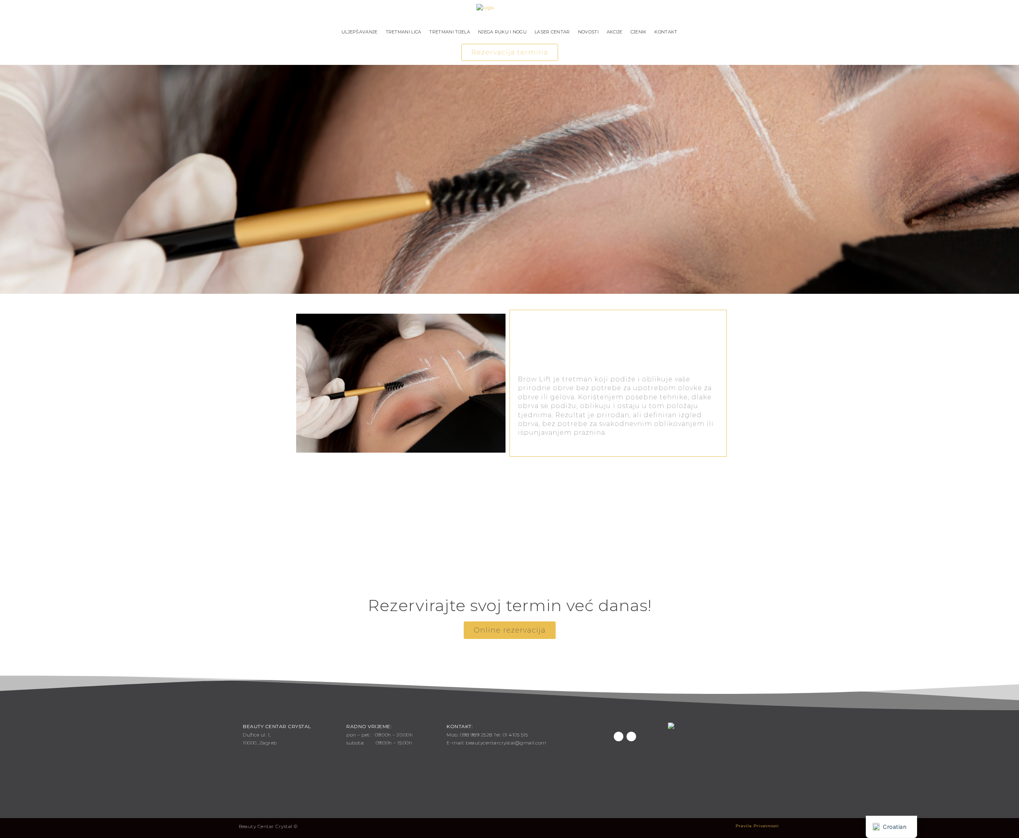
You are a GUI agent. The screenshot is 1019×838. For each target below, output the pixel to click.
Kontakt (665, 32)
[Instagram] (631, 736)
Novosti (588, 32)
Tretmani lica (404, 32)
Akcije (615, 32)
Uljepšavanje (360, 32)
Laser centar (552, 32)
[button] (509, 52)
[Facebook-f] (618, 736)
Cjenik (639, 32)
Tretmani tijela (449, 32)
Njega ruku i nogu (502, 32)
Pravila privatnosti (757, 825)
